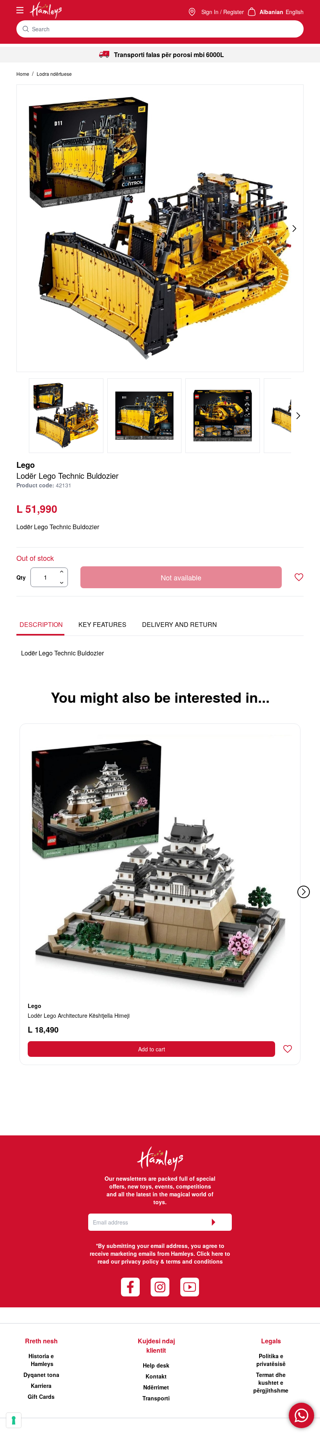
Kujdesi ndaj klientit (156, 1345)
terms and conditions (194, 1261)
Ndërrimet (156, 1387)
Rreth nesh (41, 1340)
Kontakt (156, 1376)
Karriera (41, 1385)
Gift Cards (41, 1396)
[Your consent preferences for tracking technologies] (13, 1420)
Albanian (271, 12)
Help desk (156, 1365)
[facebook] (130, 1287)
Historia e (41, 1360)
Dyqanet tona (41, 1375)
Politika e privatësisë (271, 1360)
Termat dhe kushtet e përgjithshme (270, 1382)
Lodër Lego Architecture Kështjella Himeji (79, 1015)
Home (23, 73)
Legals (271, 1340)
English (295, 12)
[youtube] (189, 1287)
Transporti (156, 1398)
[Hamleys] (192, 11)
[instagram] (160, 1287)
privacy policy (140, 1261)
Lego (25, 464)
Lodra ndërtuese (54, 73)
